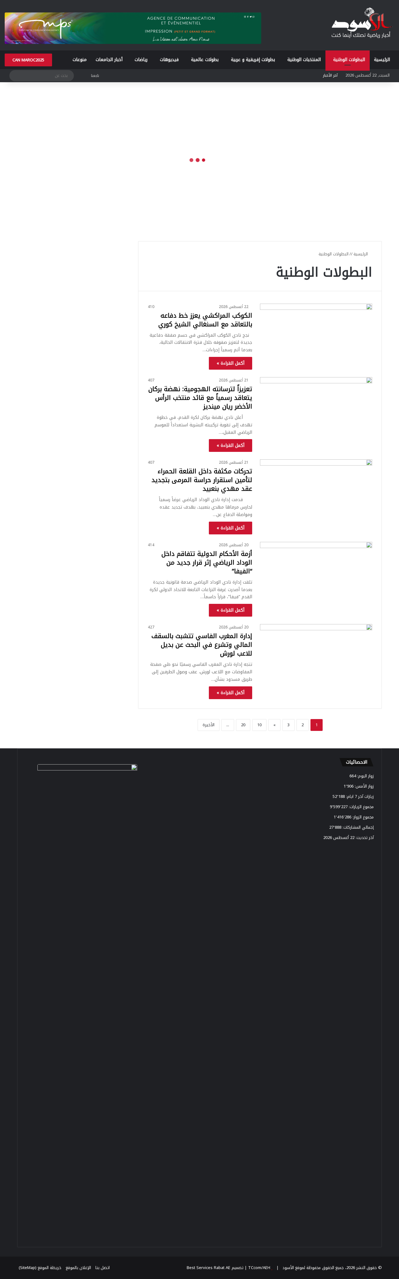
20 (243, 725)
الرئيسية (382, 59)
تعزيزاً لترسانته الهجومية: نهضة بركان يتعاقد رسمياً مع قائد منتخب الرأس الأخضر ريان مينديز (200, 397)
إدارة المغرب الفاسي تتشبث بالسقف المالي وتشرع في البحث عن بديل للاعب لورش (201, 644)
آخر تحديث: (364, 837)
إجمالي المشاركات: (357, 827)
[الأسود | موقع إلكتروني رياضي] (361, 23)
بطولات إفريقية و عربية (253, 59)
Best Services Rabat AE (208, 1268)
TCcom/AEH (258, 1268)
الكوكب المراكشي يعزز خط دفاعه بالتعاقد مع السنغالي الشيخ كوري (205, 320)
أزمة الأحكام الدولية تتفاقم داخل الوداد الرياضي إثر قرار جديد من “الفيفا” (206, 562)
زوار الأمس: (363, 786)
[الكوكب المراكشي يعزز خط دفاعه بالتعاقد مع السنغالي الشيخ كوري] (316, 335)
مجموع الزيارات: (361, 807)
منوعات (80, 59)
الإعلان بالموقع (78, 1268)
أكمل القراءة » (230, 363)
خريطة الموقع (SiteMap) (40, 1268)
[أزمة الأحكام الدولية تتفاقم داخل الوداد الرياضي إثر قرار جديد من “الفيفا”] (316, 573)
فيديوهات (169, 59)
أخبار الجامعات (109, 59)
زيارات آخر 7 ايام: (359, 796)
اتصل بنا (102, 1268)
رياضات (141, 59)
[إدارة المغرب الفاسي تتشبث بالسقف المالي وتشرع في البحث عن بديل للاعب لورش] (316, 655)
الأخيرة (208, 725)
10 (259, 725)
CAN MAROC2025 (28, 60)
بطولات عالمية (205, 59)
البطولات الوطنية (349, 59)
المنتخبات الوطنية (304, 59)
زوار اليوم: (365, 776)
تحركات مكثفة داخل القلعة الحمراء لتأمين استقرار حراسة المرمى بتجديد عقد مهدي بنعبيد (201, 480)
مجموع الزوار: (362, 817)
